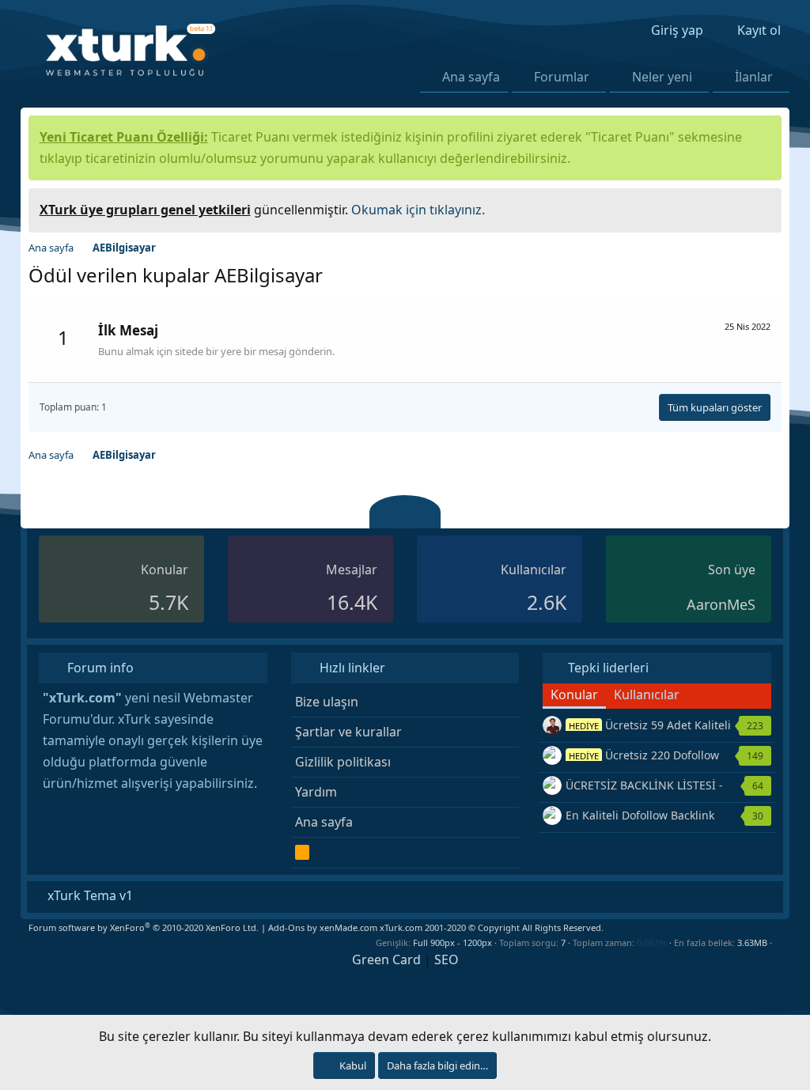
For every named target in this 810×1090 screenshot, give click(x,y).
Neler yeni (662, 76)
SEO (446, 959)
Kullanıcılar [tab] (646, 694)
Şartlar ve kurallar (348, 731)
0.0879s (652, 942)
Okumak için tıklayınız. (418, 209)
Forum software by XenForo (143, 927)
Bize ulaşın (326, 701)
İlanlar (754, 76)
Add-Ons (286, 927)
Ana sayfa (471, 76)
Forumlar (561, 76)
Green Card (386, 959)
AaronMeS (721, 604)
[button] (598, 76)
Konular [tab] (574, 694)
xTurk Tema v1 (88, 895)
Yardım (316, 791)
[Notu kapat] (764, 207)
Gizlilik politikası (343, 761)
